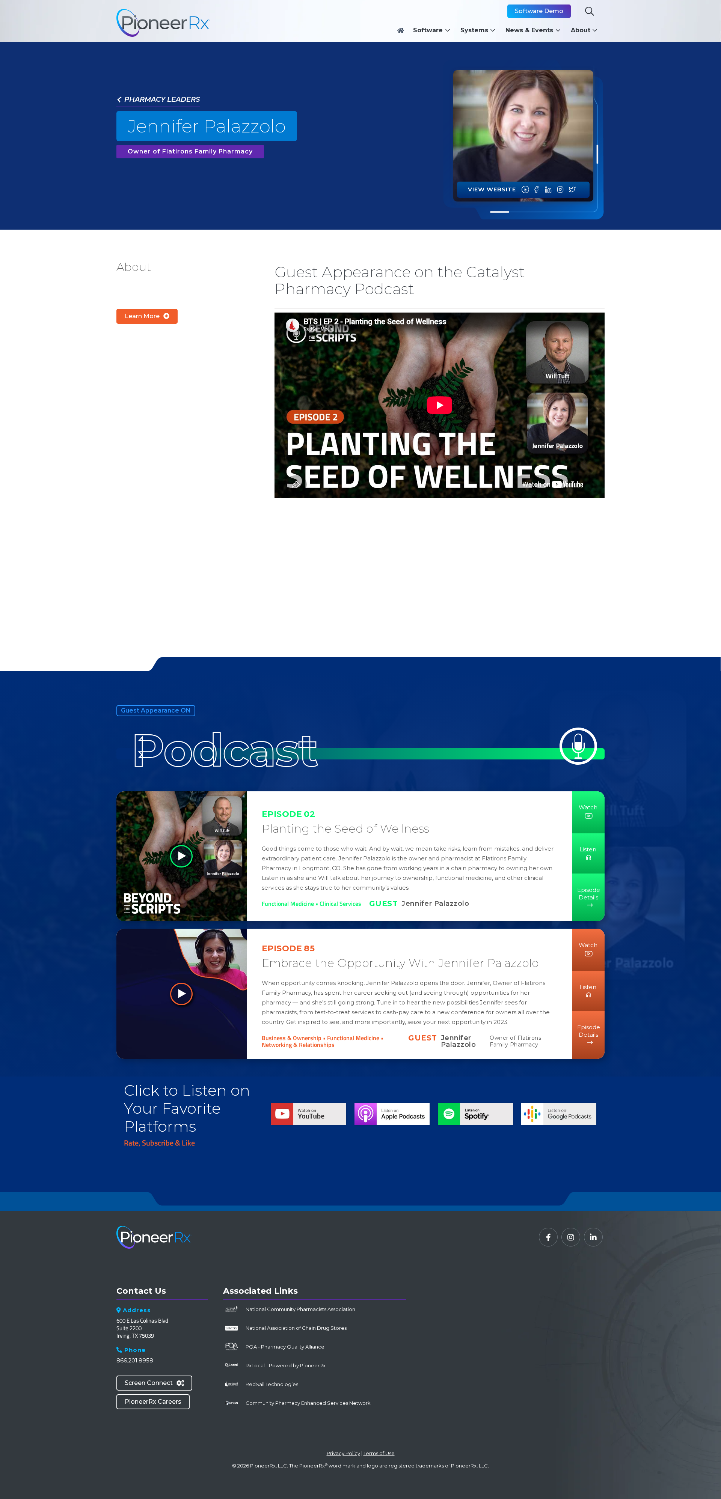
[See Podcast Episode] (525, 189)
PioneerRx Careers (153, 1401)
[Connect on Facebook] (537, 189)
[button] (433, 30)
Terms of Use (379, 1453)
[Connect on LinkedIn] (548, 189)
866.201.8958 (134, 1360)
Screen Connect (154, 1382)
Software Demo (539, 11)
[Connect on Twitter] (572, 189)
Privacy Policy (343, 1453)
